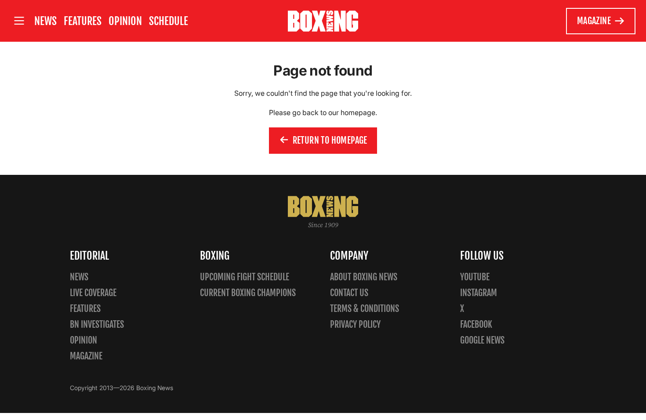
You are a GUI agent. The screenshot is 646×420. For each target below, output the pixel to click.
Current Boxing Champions (248, 292)
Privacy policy (355, 324)
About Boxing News (363, 277)
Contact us (349, 292)
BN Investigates (97, 324)
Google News (482, 340)
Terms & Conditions (364, 308)
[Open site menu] (19, 20)
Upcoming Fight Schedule (244, 277)
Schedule (168, 21)
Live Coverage (93, 292)
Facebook (476, 324)
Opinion (125, 21)
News (45, 21)
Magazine (594, 20)
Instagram (478, 292)
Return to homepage (330, 140)
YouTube (475, 277)
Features (83, 21)
